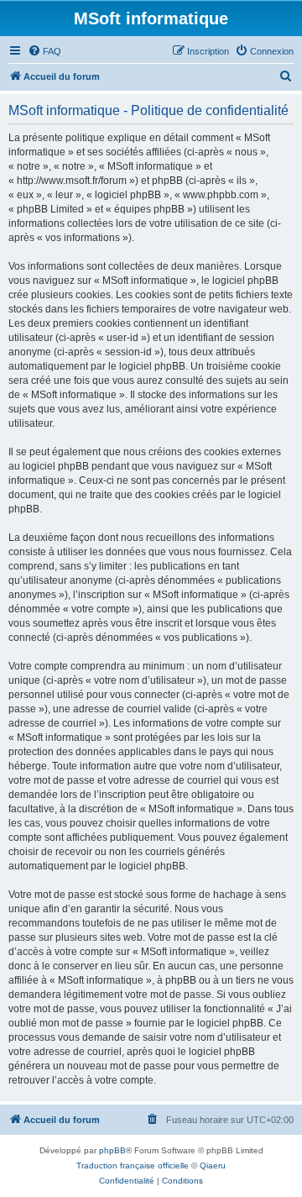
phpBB (112, 1150)
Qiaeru (213, 1165)
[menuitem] (44, 51)
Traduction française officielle (132, 1165)
